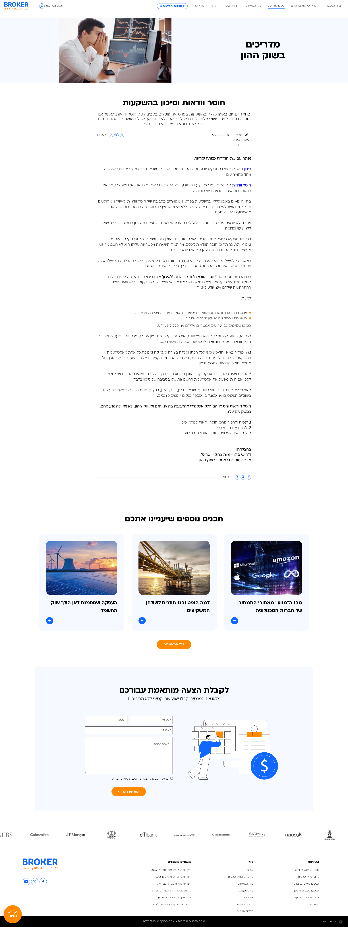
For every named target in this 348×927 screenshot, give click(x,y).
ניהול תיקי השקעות (308, 877)
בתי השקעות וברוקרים (303, 6)
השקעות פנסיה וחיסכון (306, 891)
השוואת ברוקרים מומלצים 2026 (173, 877)
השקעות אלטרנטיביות (306, 884)
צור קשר (199, 6)
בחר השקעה (333, 6)
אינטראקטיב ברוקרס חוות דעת (173, 898)
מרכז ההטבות (245, 904)
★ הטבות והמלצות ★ (172, 6)
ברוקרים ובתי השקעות (240, 877)
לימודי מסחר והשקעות (306, 898)
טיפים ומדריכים (276, 6)
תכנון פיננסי (313, 904)
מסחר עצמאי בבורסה (306, 870)
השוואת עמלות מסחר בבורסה (174, 884)
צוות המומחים (253, 6)
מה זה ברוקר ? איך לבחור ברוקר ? (171, 891)
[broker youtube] (26, 882)
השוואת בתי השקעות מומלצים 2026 (171, 870)
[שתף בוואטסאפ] (122, 135)
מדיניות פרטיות (244, 911)
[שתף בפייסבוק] (111, 135)
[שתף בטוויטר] (116, 135)
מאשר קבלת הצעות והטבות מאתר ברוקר (139, 778)
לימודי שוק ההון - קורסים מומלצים (172, 904)
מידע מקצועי (246, 891)
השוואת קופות (231, 6)
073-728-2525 (54, 6)
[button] (249, 6)
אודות (214, 6)
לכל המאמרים (174, 644)
